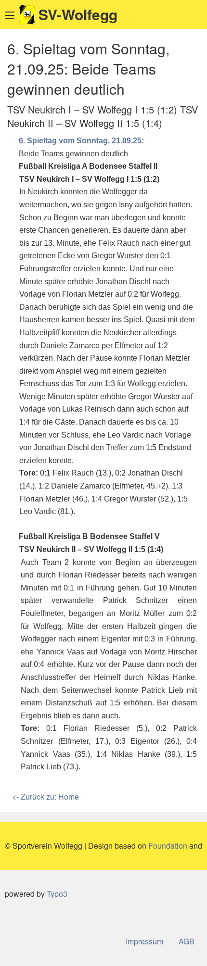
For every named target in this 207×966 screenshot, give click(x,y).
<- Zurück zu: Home (45, 796)
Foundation (167, 845)
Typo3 (57, 893)
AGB (186, 941)
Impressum (144, 941)
